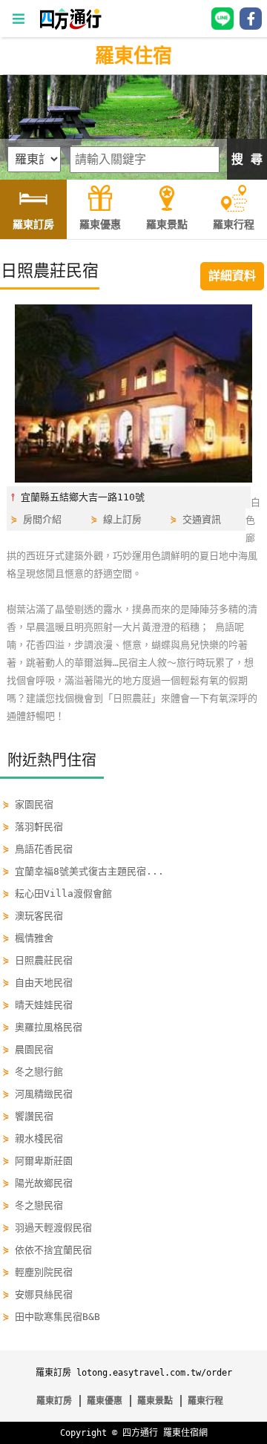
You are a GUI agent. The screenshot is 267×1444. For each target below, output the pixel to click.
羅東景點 (155, 1401)
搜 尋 (247, 159)
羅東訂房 (54, 1401)
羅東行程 (205, 1401)
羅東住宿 (133, 56)
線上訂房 (122, 519)
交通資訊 (201, 519)
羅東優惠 (104, 1401)
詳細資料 (232, 276)
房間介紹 (42, 519)
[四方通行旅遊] (70, 26)
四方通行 (140, 1433)
